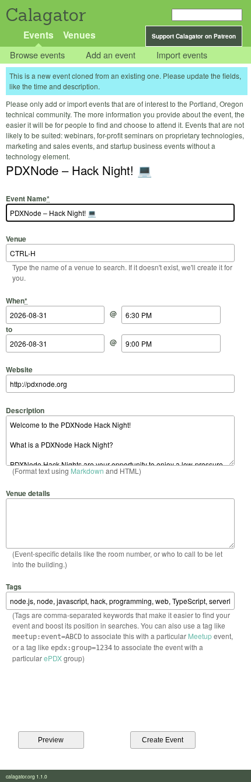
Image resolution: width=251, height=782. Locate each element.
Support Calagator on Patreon (194, 36)
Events (38, 34)
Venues (79, 34)
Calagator (45, 15)
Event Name (28, 198)
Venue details (28, 493)
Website (19, 369)
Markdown (87, 471)
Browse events (37, 55)
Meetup (200, 636)
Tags (14, 586)
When (16, 300)
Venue (16, 238)
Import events (181, 55)
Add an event (110, 55)
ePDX (53, 658)
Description (25, 410)
